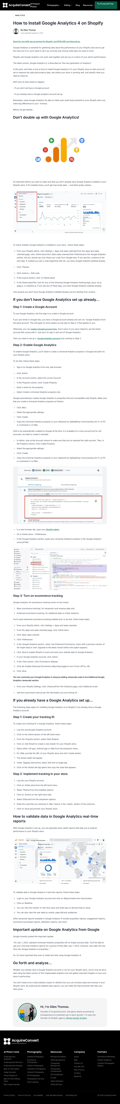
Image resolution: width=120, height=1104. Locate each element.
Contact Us (78, 1063)
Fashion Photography (35, 1066)
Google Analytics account (48, 338)
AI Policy (77, 1073)
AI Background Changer (13, 1066)
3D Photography (33, 1075)
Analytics (20, 15)
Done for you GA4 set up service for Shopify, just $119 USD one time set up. (46, 41)
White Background (58, 1060)
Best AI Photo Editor (11, 1069)
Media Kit (77, 1076)
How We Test (79, 1066)
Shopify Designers (104, 1060)
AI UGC (53, 1078)
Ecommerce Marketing (106, 1057)
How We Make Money (54, 1095)
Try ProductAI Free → (105, 5)
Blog (78, 5)
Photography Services (35, 1079)
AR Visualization (57, 1074)
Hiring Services (56, 1084)
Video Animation (57, 1081)
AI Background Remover (13, 1062)
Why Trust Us (79, 1070)
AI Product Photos (35, 5)
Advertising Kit (71, 1095)
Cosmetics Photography (36, 1069)
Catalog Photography (35, 1057)
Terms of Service (24, 1095)
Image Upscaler (10, 1072)
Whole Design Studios (76, 1018)
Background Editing (58, 1057)
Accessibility (38, 1095)
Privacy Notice (9, 1095)
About (76, 1057)
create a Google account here (44, 329)
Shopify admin (52, 529)
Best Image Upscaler (12, 1084)
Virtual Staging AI (10, 1075)
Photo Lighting (32, 1082)
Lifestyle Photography (35, 1072)
